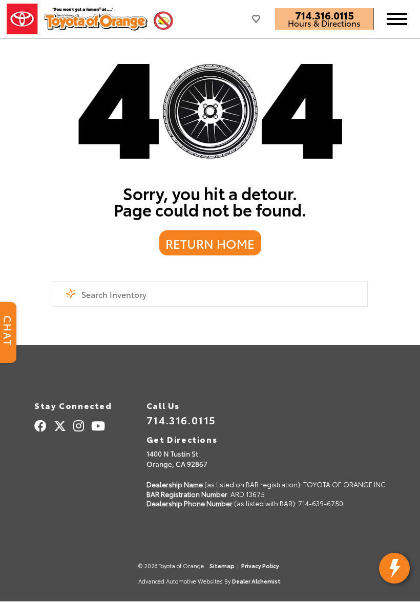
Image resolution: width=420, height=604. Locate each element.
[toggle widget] (394, 568)
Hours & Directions (324, 23)
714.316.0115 (324, 15)
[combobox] (210, 294)
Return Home (210, 243)
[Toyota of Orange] (90, 19)
